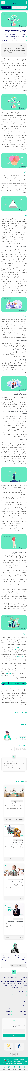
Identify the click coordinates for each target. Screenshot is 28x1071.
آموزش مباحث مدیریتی (20, 34)
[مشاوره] (9, 1067)
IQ (15, 650)
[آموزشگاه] (14, 1067)
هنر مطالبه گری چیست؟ (17, 882)
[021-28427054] (26, 991)
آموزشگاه (14, 1069)
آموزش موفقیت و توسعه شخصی (15, 36)
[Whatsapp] (17, 1054)
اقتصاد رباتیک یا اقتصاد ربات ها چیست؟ (14, 803)
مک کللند (9, 673)
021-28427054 (22, 991)
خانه (24, 1069)
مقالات (20, 1069)
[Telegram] (14, 1054)
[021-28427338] (12, 991)
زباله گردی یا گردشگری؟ (18, 842)
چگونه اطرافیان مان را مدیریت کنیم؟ (15, 921)
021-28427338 (8, 991)
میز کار (4, 1069)
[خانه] (24, 1067)
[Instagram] (10, 1054)
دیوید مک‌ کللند (21, 647)
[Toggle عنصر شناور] (4, 1062)
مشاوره (9, 1069)
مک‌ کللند (20, 656)
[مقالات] (20, 1067)
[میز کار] (4, 1067)
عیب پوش (16, 3)
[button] (25, 749)
